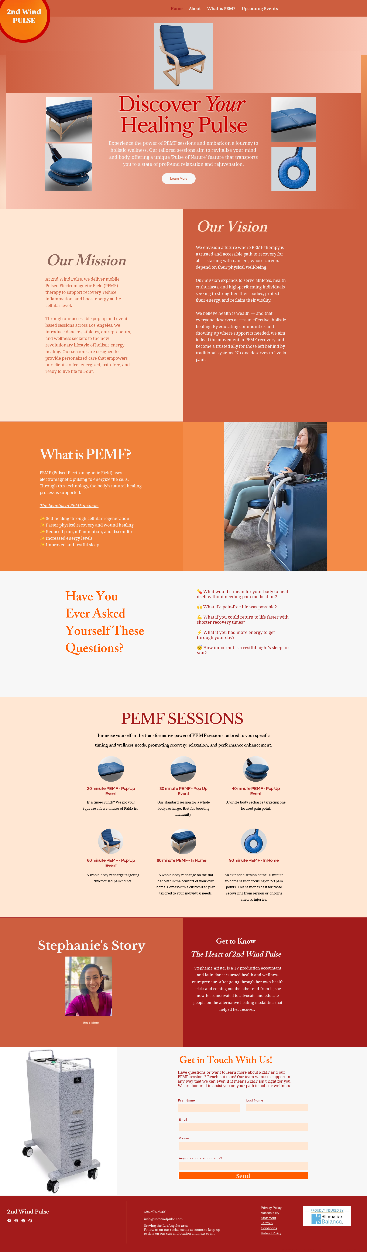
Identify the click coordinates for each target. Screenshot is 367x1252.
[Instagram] (16, 1220)
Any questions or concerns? (200, 1158)
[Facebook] (9, 1220)
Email (183, 1119)
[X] (23, 1220)
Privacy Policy (271, 1208)
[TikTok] (30, 1220)
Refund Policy (271, 1233)
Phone (184, 1138)
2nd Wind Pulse (28, 1212)
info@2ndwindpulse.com (163, 1219)
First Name (186, 1100)
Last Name (254, 1100)
